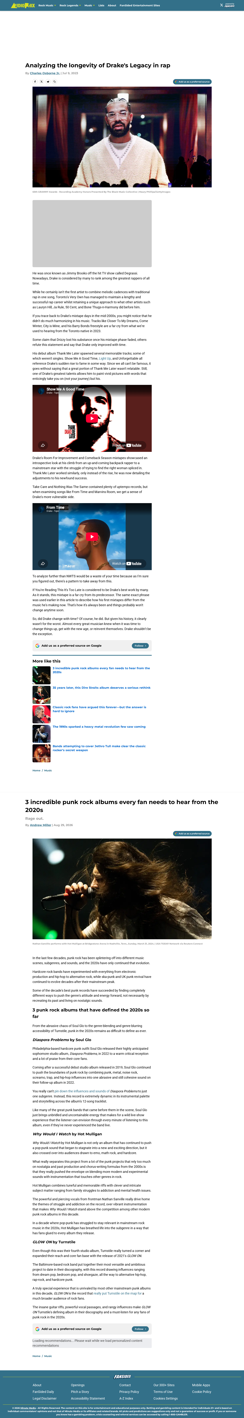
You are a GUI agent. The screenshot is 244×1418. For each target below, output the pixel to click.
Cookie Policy (201, 1392)
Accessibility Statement (88, 1398)
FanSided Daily (43, 1392)
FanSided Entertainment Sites (140, 5)
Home (36, 770)
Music (88, 5)
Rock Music (45, 5)
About (112, 5)
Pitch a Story (80, 1392)
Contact (125, 1385)
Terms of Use (163, 1392)
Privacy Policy (129, 1392)
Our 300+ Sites (164, 1385)
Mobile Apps (201, 1385)
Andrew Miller (40, 825)
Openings (78, 1385)
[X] (221, 5)
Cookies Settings (166, 1398)
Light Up (105, 358)
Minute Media (28, 1408)
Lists (101, 5)
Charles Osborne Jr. (45, 73)
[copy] (54, 81)
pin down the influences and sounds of (82, 1091)
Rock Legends (69, 5)
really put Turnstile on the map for (118, 1293)
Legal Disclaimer (45, 1398)
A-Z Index (126, 1398)
